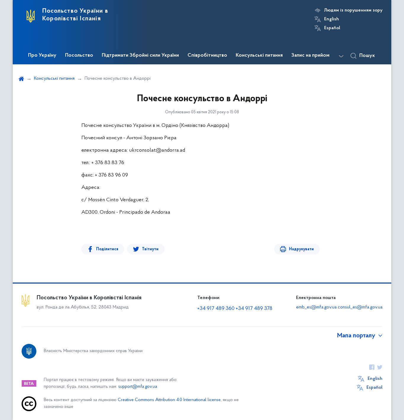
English (331, 19)
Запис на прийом (310, 55)
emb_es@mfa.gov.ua (316, 307)
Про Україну (42, 55)
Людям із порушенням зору (353, 10)
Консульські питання (259, 55)
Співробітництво (207, 55)
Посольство (79, 55)
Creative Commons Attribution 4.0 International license (169, 400)
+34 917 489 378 (254, 308)
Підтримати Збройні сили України (140, 55)
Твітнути (150, 249)
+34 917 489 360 (216, 308)
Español (332, 28)
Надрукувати (301, 249)
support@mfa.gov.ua (137, 387)
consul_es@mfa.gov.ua (360, 307)
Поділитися (107, 249)
